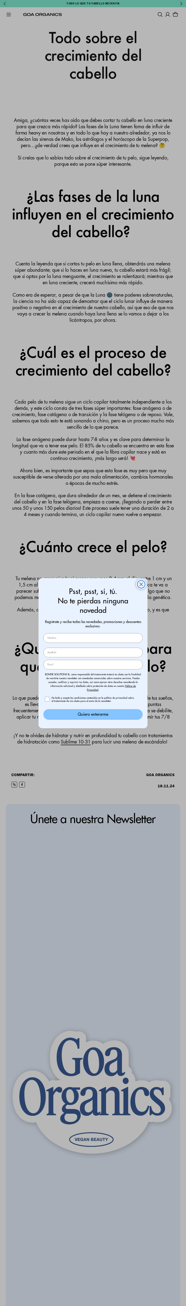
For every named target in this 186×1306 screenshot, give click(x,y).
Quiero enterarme (93, 714)
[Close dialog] (141, 584)
